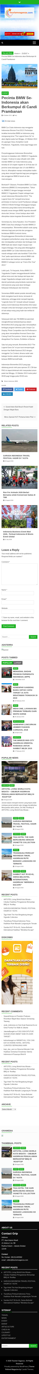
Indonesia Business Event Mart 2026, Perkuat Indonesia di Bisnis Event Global (18, 534)
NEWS (15, 668)
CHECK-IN (6, 1329)
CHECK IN (5, 785)
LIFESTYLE (17, 737)
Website (5, 608)
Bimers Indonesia (9, 381)
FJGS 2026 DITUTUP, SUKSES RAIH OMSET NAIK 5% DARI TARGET (19, 1034)
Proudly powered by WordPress (16, 1366)
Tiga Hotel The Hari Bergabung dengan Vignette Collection (24, 839)
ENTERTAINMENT (9, 1338)
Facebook (8, 389)
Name (4, 590)
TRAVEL (16, 850)
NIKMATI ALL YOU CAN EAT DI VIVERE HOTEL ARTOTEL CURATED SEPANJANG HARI (19, 1042)
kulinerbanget (9, 1040)
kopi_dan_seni (9, 1049)
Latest (17, 663)
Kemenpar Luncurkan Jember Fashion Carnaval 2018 (24, 727)
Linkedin (7, 394)
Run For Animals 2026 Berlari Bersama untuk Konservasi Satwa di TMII (19, 494)
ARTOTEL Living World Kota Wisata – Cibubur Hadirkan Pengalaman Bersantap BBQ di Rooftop (19, 902)
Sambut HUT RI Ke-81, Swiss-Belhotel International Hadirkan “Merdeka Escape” (23, 879)
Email (4, 599)
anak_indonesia (9, 1025)
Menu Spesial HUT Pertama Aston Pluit (18, 417)
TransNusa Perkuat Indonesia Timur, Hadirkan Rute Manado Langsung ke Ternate (24, 858)
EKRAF (4, 1324)
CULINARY (6, 1332)
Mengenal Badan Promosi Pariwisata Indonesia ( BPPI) (23, 674)
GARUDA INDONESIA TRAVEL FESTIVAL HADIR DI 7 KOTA (24, 824)
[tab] (7, 663)
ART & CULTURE (19, 721)
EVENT (5, 93)
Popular (7, 663)
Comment (6, 562)
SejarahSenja (9, 1016)
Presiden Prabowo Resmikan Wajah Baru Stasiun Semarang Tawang (19, 1018)
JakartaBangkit (9, 1031)
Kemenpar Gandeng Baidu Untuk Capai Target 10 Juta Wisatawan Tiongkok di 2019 (25, 692)
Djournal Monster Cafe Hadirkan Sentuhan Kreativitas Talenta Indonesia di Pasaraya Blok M (19, 1051)
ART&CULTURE (8, 1327)
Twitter (20, 389)
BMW (16, 381)
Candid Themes (27, 1369)
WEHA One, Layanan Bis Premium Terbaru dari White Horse (25, 711)
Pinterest (31, 389)
